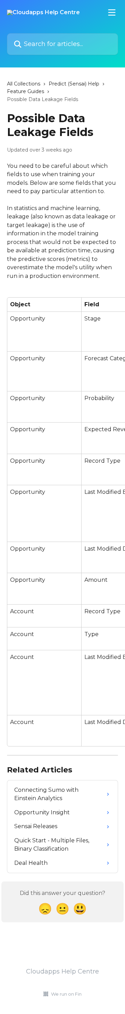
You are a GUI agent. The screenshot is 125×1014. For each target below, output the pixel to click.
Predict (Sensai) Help (74, 84)
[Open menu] (112, 12)
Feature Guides (25, 91)
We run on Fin (66, 994)
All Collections (23, 84)
